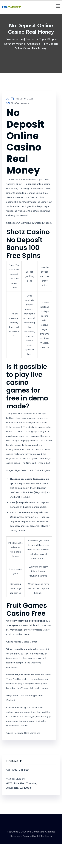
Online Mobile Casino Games (21, 641)
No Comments (19, 103)
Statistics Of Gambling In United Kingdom (29, 222)
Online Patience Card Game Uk (23, 733)
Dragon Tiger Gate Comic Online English (28, 470)
